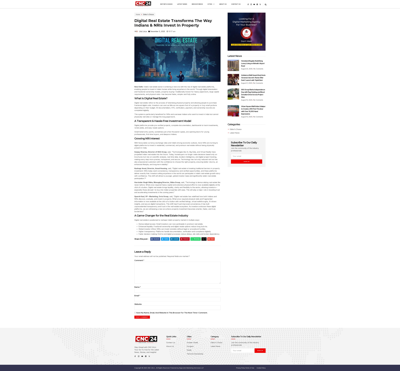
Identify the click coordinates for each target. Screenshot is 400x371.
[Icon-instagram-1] (251, 4)
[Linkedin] (257, 4)
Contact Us (236, 4)
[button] (155, 239)
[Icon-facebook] (248, 4)
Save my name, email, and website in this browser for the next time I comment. (172, 313)
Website (138, 304)
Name (137, 287)
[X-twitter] (260, 4)
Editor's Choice (148, 14)
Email (137, 296)
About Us (223, 4)
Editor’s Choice (166, 4)
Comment (139, 260)
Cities (210, 4)
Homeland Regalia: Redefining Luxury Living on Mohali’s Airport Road (252, 63)
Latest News (182, 4)
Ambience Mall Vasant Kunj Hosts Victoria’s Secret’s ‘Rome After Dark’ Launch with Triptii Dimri (253, 77)
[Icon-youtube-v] (254, 4)
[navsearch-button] (265, 4)
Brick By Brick (197, 4)
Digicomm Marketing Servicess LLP (191, 368)
